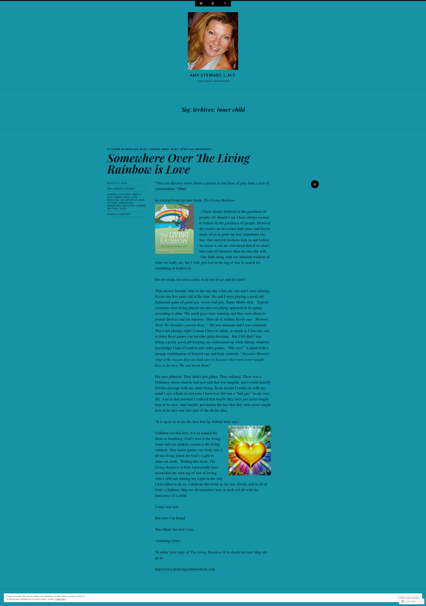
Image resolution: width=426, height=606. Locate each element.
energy (136, 194)
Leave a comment (119, 214)
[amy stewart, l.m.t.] (213, 41)
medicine (113, 200)
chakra (154, 149)
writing (112, 208)
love (134, 197)
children (124, 194)
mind (165, 149)
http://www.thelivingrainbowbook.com (185, 568)
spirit (175, 149)
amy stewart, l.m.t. (213, 75)
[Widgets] (201, 3)
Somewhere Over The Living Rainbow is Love (178, 163)
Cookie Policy (60, 599)
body (143, 149)
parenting (114, 205)
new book (125, 203)
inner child (122, 197)
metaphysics (129, 200)
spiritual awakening (196, 149)
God (110, 197)
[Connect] (213, 3)
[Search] (225, 3)
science (140, 205)
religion (128, 205)
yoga (123, 208)
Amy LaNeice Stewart (121, 188)
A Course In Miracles (122, 149)
